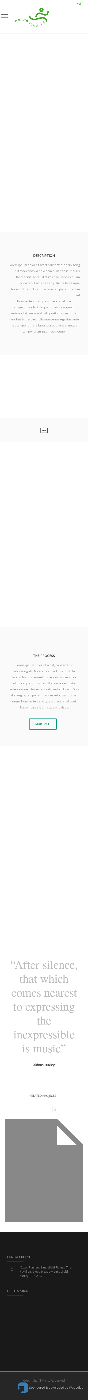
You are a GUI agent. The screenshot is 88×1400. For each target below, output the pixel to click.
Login (79, 3)
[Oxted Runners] (32, 17)
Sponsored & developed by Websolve (55, 1387)
